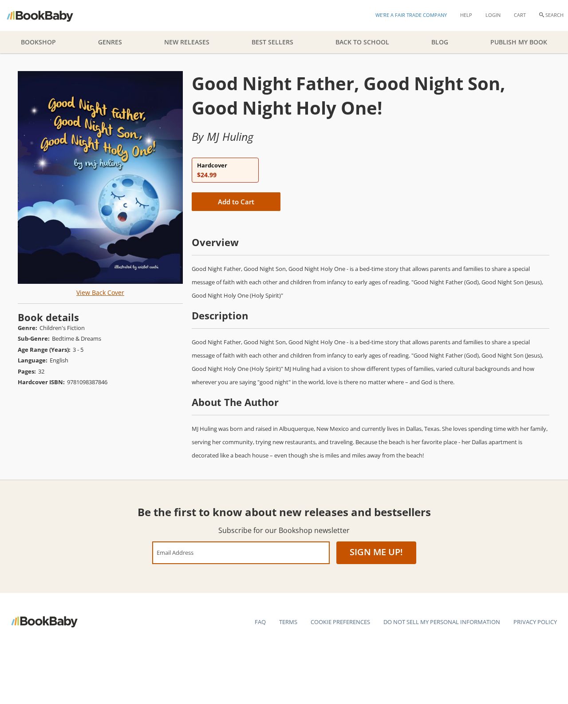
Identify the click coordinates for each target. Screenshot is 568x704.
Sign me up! (376, 552)
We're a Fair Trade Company (411, 15)
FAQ (260, 622)
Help (466, 15)
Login (493, 15)
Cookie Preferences (340, 622)
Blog (439, 42)
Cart (520, 15)
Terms (288, 622)
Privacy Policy (535, 622)
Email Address (175, 552)
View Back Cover (100, 292)
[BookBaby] (47, 15)
